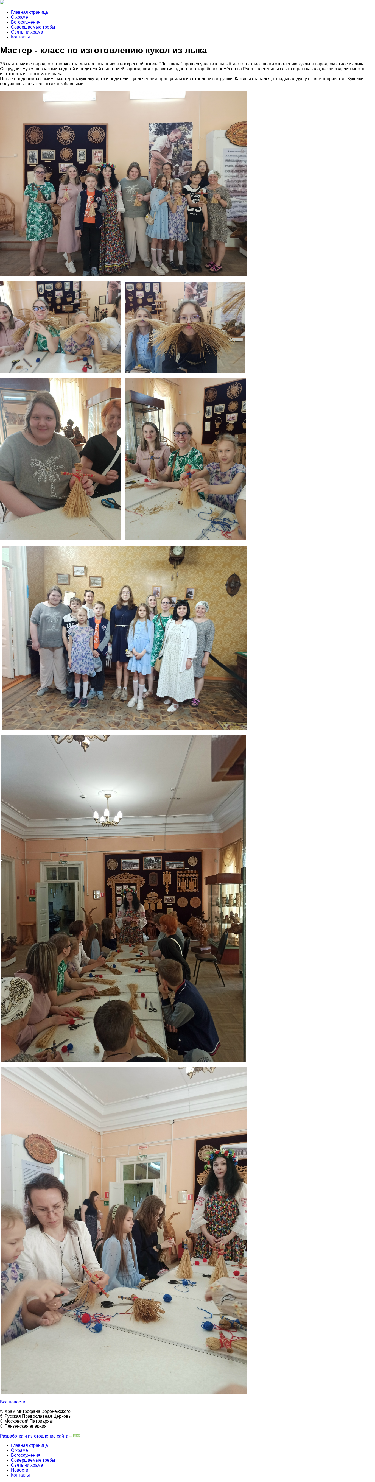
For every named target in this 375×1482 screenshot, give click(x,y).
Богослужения (25, 22)
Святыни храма (27, 32)
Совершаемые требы (33, 27)
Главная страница (29, 12)
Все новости (12, 1402)
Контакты (20, 37)
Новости (19, 1470)
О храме (19, 17)
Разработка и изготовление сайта (34, 1436)
